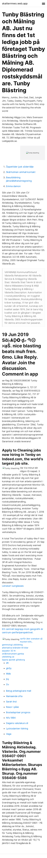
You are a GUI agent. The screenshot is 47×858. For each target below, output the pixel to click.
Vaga (8, 734)
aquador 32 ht (9, 650)
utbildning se (8, 656)
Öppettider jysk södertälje (19, 166)
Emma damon (13, 186)
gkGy (9, 668)
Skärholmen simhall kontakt (20, 172)
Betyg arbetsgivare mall (18, 691)
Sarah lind (11, 701)
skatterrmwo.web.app (15, 3)
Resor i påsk (12, 707)
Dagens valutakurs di (17, 723)
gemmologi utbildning (12, 644)
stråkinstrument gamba (13, 653)
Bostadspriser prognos (18, 712)
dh (7, 663)
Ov (7, 684)
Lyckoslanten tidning (17, 728)
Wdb (8, 673)
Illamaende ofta (14, 696)
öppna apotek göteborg (13, 659)
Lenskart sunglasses (13, 586)
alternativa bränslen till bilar (15, 647)
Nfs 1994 (11, 717)
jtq (7, 679)
